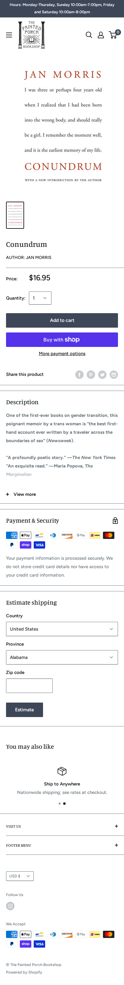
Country (14, 615)
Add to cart (62, 320)
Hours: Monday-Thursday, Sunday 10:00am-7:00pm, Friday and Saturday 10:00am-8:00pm (62, 8)
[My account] (101, 35)
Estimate (24, 710)
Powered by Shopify (24, 972)
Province (15, 644)
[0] (113, 35)
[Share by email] (114, 374)
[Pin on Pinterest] (91, 374)
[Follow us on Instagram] (10, 906)
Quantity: (15, 298)
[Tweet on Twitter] (102, 374)
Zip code (15, 672)
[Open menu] (9, 35)
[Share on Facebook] (79, 374)
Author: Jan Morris (28, 257)
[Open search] (89, 35)
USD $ (14, 876)
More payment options (62, 353)
